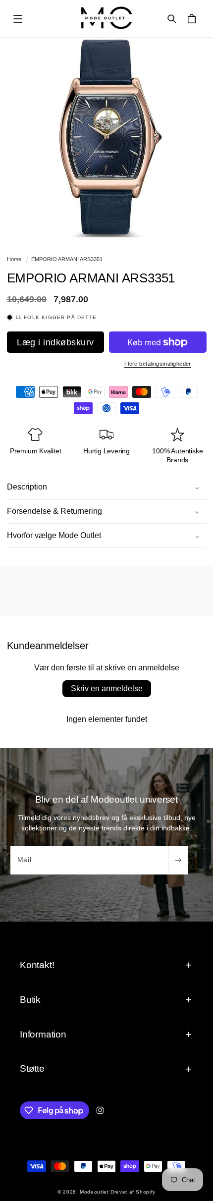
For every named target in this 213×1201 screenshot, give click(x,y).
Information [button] (43, 1034)
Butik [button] (30, 999)
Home (14, 259)
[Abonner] (178, 860)
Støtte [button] (32, 1068)
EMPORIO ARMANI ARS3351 (67, 259)
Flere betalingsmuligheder (157, 364)
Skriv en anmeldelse (107, 688)
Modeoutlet (94, 1192)
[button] (18, 19)
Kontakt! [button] (37, 965)
